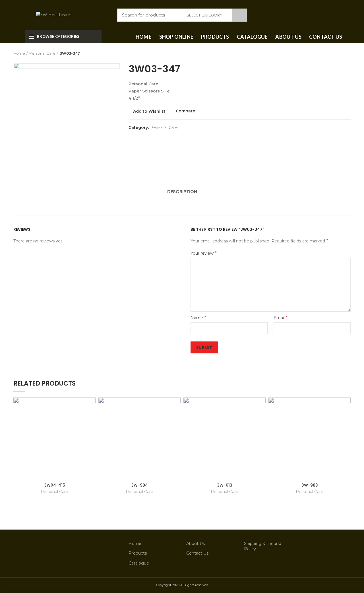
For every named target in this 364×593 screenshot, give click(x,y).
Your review (204, 253)
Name (198, 317)
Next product (348, 53)
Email (281, 317)
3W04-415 (54, 485)
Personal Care (42, 53)
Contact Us (197, 553)
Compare (185, 111)
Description (182, 191)
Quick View (91, 419)
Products (138, 553)
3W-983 (309, 485)
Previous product (336, 53)
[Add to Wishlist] (91, 406)
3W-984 (139, 485)
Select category (204, 15)
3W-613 (224, 485)
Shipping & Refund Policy (262, 546)
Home (19, 53)
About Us (195, 543)
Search (239, 15)
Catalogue (139, 563)
